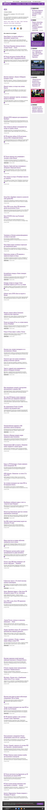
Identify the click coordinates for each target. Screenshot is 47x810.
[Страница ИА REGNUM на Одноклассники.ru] (18, 28)
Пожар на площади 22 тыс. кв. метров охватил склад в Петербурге (16, 323)
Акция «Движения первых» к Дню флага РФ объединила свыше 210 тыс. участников (15, 592)
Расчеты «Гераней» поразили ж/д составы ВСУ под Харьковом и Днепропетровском (16, 746)
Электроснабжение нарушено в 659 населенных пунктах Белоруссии (13, 426)
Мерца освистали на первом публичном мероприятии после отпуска (14, 541)
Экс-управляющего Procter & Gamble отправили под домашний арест (13, 407)
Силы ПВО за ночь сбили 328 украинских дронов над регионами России (14, 207)
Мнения (29, 4)
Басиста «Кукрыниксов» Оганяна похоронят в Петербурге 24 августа (15, 794)
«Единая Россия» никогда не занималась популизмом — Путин (14, 621)
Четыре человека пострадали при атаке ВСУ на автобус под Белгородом (16, 708)
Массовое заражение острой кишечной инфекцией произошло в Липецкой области (15, 659)
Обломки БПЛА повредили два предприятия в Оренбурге (16, 118)
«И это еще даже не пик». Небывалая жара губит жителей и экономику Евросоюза (37, 54)
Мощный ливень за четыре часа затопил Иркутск (14, 87)
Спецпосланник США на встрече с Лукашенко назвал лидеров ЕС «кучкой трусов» (15, 445)
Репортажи (25, 21)
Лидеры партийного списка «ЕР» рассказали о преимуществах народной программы (16, 630)
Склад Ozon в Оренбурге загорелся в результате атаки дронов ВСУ (16, 197)
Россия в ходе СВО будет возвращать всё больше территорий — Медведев (14, 562)
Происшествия (18, 23)
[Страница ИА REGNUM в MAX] (11, 28)
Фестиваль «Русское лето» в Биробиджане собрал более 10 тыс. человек (15, 678)
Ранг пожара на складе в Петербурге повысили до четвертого (16, 177)
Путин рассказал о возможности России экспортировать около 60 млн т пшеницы (14, 736)
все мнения (41, 30)
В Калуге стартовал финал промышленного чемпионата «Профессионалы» (15, 668)
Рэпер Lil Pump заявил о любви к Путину (14, 332)
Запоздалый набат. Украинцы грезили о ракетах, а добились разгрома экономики (37, 109)
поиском (13, 14)
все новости (34, 17)
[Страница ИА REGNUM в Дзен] (21, 28)
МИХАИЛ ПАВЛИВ (35, 30)
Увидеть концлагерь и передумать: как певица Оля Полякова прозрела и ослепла (37, 25)
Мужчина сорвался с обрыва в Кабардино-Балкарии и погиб (15, 77)
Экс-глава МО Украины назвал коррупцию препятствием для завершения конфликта (15, 398)
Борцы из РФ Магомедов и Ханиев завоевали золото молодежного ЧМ (15, 465)
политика (35, 48)
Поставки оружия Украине (38, 1)
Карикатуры (6, 23)
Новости (18, 4)
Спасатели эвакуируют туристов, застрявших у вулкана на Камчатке (15, 98)
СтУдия (21, 21)
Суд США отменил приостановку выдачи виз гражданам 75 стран (15, 522)
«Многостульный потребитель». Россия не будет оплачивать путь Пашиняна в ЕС (36, 83)
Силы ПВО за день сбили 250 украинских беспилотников (15, 602)
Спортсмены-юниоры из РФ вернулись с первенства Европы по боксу (14, 255)
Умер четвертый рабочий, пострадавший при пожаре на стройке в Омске (15, 127)
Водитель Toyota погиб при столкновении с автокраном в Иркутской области (15, 167)
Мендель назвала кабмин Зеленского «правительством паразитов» (13, 313)
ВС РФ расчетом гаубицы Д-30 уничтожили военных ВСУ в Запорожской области (15, 137)
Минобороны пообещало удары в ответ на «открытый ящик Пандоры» (15, 503)
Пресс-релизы (11, 23)
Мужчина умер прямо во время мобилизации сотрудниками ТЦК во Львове (15, 697)
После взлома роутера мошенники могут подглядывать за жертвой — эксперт (15, 784)
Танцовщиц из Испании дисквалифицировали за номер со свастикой (16, 236)
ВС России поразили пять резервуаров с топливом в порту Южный (14, 157)
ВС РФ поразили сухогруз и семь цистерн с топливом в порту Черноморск (15, 717)
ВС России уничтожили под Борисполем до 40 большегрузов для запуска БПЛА (16, 775)
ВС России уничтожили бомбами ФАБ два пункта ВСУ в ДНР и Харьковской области (14, 57)
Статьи (24, 4)
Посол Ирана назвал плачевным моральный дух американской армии (15, 245)
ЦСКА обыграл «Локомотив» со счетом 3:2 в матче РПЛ (15, 474)
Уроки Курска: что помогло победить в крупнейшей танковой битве (14, 37)
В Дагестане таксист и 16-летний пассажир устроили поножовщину (15, 581)
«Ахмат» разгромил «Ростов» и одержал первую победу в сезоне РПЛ (14, 640)
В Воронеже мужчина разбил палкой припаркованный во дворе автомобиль (14, 552)
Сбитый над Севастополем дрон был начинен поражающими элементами (15, 512)
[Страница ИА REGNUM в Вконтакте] (14, 28)
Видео (18, 21)
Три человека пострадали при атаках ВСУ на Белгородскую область (15, 484)
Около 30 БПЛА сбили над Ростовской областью (14, 217)
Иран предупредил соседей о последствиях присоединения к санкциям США (15, 388)
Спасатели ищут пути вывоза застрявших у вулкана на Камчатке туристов (15, 359)
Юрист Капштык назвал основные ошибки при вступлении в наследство (15, 755)
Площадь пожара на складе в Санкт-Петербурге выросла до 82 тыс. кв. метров (15, 283)
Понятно (40, 803)
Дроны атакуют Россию (26, 1)
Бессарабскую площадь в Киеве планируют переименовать (15, 274)
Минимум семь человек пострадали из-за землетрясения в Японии (14, 350)
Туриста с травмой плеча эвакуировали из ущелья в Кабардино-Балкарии (15, 369)
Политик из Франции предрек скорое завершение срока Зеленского (13, 436)
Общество (34, 69)
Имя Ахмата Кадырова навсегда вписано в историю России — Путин (15, 47)
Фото (15, 21)
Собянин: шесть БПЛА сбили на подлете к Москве (15, 294)
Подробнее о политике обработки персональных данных (25, 804)
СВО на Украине (16, 1)
